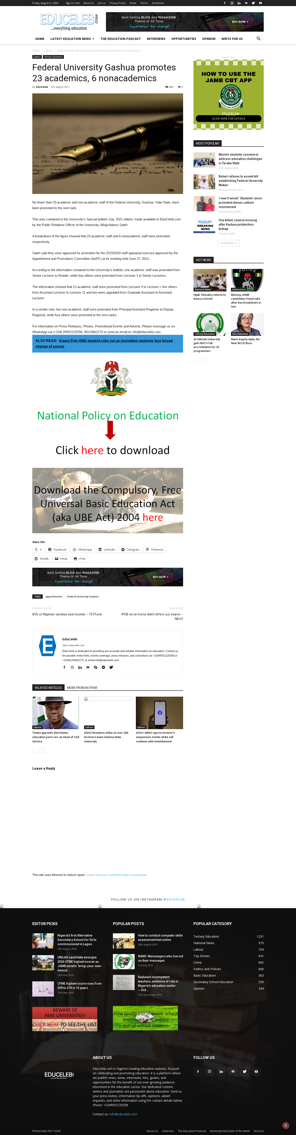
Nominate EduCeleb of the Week (230, 1131)
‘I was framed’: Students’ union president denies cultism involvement (240, 203)
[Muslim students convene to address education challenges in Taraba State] (204, 159)
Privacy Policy (118, 3)
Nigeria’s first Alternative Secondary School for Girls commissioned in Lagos (76, 940)
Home (39, 39)
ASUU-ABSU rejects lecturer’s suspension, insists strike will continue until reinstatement (155, 737)
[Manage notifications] (285, 1125)
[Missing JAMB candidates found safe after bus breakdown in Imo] (247, 280)
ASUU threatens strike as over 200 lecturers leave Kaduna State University (106, 737)
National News (203, 289)
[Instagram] (232, 3)
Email (133, 3)
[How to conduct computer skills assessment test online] (124, 940)
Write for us (232, 39)
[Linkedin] (239, 3)
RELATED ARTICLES (48, 687)
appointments (54, 596)
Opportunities (183, 39)
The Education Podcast (121, 39)
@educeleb (174, 899)
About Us (88, 3)
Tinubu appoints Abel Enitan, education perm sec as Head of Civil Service (55, 737)
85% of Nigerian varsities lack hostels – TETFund (67, 614)
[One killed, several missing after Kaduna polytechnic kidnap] (204, 225)
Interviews (156, 39)
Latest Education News (70, 39)
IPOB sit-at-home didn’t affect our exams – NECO (152, 616)
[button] (258, 39)
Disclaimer (158, 3)
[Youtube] (260, 3)
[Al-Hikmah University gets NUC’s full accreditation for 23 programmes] (210, 324)
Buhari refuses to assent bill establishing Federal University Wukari (241, 181)
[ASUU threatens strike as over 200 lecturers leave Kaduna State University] (107, 713)
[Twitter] (253, 3)
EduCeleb (42, 86)
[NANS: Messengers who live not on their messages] (124, 961)
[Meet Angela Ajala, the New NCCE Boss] (247, 324)
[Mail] (246, 3)
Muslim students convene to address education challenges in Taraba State (240, 159)
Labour (48, 50)
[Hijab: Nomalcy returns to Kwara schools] (210, 280)
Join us (102, 3)
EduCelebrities (240, 333)
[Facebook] (224, 3)
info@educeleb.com (123, 1114)
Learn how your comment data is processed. (117, 874)
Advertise (168, 1131)
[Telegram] (105, 667)
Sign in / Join (73, 3)
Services (259, 1131)
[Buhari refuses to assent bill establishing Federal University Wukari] (204, 181)
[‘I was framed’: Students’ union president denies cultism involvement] (204, 203)
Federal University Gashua (82, 596)
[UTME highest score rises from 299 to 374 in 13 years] (43, 989)
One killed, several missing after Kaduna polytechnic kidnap (238, 224)
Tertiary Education (53, 56)
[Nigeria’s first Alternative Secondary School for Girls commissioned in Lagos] (43, 940)
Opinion (208, 39)
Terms (144, 3)
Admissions (239, 289)
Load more (227, 243)
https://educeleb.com (73, 645)
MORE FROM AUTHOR (82, 687)
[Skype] (97, 667)
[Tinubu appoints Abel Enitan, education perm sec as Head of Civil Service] (56, 713)
